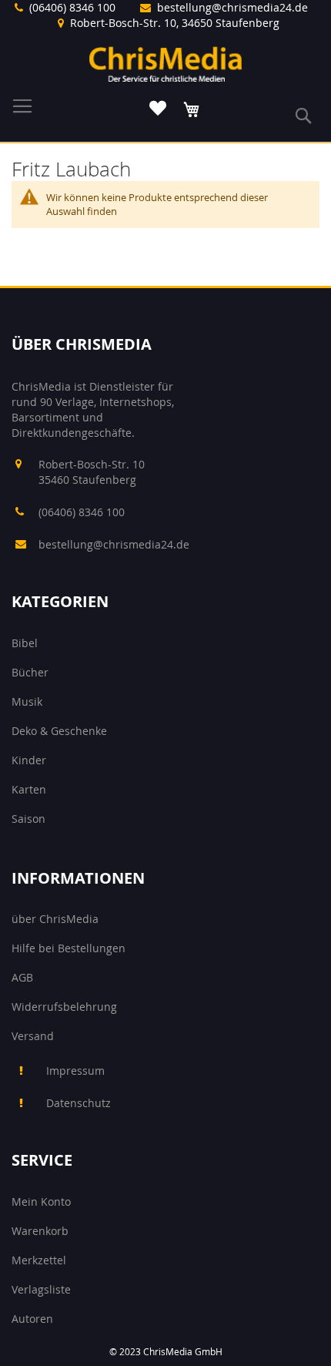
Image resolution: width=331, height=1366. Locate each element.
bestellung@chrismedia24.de (232, 7)
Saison (28, 818)
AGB (22, 977)
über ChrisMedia (55, 918)
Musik (27, 701)
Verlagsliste (41, 1289)
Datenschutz (78, 1103)
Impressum (75, 1070)
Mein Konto (41, 1201)
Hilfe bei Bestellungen (68, 948)
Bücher (30, 672)
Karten (29, 789)
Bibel (25, 643)
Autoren (32, 1318)
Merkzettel (39, 1260)
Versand (33, 1036)
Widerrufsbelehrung (64, 1006)
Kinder (29, 760)
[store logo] (165, 64)
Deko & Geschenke (59, 730)
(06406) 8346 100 (72, 7)
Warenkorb (40, 1230)
